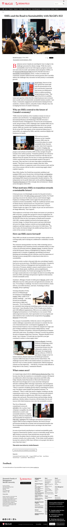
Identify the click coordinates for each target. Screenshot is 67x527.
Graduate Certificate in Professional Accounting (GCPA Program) (39, 499)
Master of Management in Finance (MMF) (39, 489)
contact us (36, 467)
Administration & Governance (48, 482)
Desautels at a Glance (48, 479)
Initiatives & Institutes (45, 9)
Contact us (5, 491)
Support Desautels (58, 482)
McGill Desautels (17, 57)
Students (21, 9)
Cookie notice (46, 524)
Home (3, 9)
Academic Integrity (48, 489)
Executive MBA (37, 504)
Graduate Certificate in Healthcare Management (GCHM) (39, 496)
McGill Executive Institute (39, 505)
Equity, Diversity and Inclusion (48, 486)
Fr (63, 1)
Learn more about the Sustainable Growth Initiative (25, 450)
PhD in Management (38, 511)
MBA (35, 485)
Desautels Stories (58, 498)
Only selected (60, 524)
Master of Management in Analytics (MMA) (39, 487)
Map (8, 491)
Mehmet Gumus (31, 457)
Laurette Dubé (23, 457)
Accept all (52, 524)
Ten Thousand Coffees (14, 519)
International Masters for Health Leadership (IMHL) (39, 507)
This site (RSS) (16, 519)
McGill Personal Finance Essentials (39, 514)
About (6, 9)
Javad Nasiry (46, 456)
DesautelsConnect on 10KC (59, 499)
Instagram (8, 519)
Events (56, 9)
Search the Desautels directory (48, 498)
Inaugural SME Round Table (35, 456)
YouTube (10, 519)
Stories (52, 9)
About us (56, 492)
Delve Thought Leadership (49, 493)
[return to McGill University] (7, 524)
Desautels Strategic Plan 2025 (49, 484)
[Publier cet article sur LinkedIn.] (47, 57)
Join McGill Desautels (25, 482)
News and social (57, 497)
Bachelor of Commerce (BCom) (38, 481)
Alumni (25, 9)
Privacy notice (5, 494)
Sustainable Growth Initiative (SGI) (22, 60)
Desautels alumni (58, 479)
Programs (10, 9)
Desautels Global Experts (49, 492)
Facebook (3, 519)
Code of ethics (47, 488)
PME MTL (16, 419)
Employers (56, 489)
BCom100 (56, 484)
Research (16, 9)
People (29, 9)
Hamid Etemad (16, 457)
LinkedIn (5, 519)
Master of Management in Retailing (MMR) (39, 491)
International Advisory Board (48, 491)
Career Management (36, 9)
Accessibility (38, 524)
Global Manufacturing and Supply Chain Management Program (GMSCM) (39, 493)
